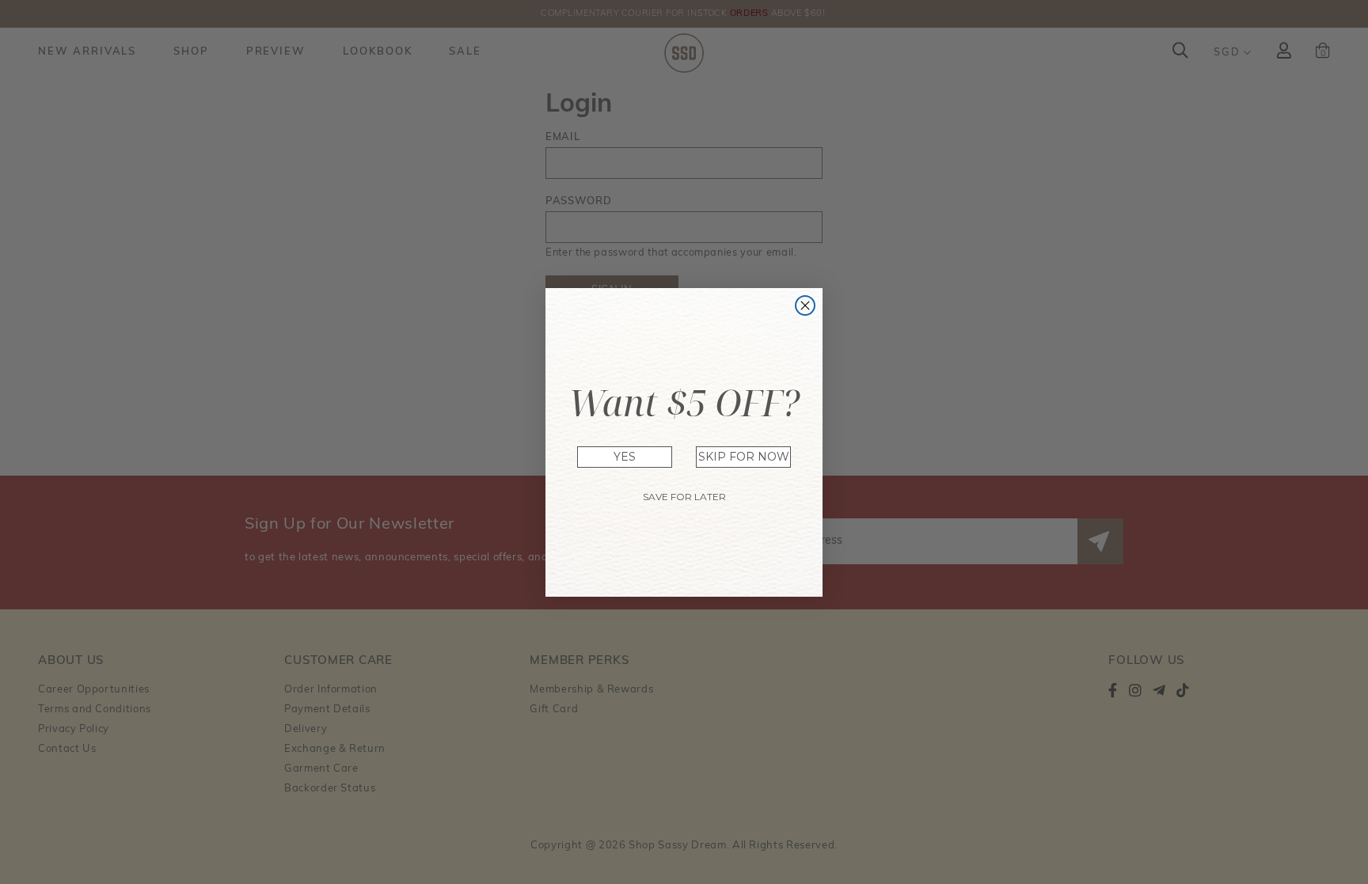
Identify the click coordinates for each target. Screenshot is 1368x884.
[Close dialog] (805, 305)
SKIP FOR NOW (743, 457)
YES (625, 457)
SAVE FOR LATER (684, 497)
